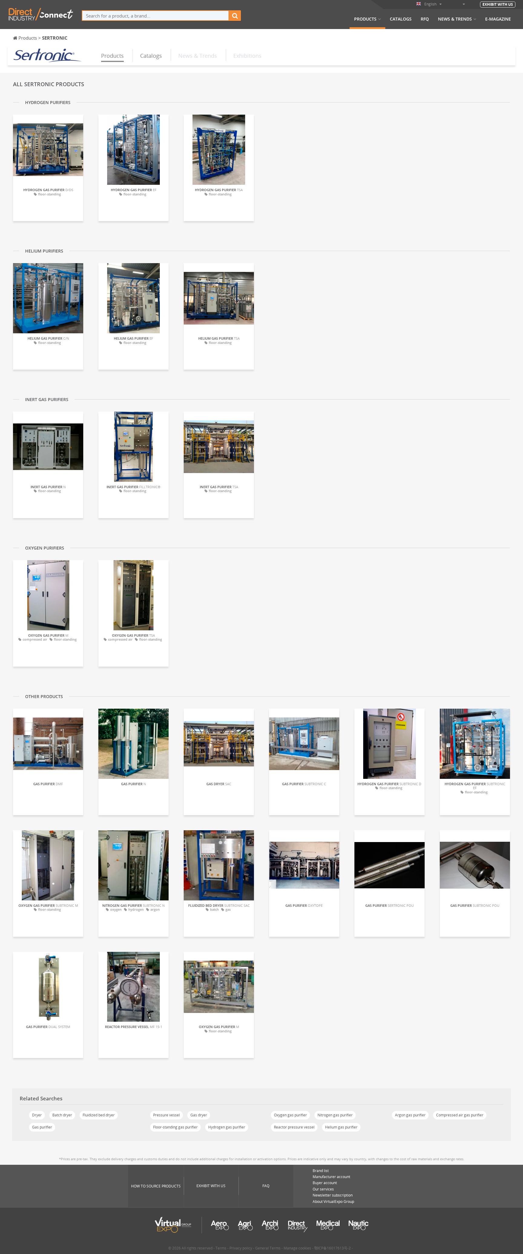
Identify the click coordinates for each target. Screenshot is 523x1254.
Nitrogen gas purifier (335, 1115)
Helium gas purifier (341, 1127)
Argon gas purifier (410, 1115)
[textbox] (155, 15)
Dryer (37, 1115)
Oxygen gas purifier (290, 1115)
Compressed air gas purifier (459, 1115)
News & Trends (455, 19)
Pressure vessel (166, 1115)
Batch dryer (62, 1115)
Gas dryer (198, 1115)
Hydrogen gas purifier (226, 1127)
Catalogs (401, 19)
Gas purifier (42, 1127)
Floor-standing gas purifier (175, 1127)
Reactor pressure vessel (294, 1127)
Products (365, 19)
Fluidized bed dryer (99, 1115)
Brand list (321, 1170)
